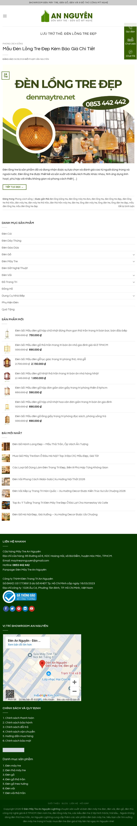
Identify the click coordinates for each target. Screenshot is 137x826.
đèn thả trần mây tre (60, 203)
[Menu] (5, 16)
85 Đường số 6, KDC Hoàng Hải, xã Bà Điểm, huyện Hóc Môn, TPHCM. (68, 556)
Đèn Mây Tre (10, 261)
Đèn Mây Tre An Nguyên (31, 569)
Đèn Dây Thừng (11, 240)
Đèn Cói (7, 233)
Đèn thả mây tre (15, 770)
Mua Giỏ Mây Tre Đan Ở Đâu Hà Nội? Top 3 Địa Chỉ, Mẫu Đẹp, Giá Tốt (55, 455)
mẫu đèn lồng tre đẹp (27, 206)
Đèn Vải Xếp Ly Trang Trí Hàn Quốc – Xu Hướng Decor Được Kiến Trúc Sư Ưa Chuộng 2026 (69, 491)
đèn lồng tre (98, 199)
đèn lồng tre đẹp (113, 199)
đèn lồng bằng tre (58, 199)
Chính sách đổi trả (16, 727)
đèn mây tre (21, 203)
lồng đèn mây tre (88, 203)
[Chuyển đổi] (133, 254)
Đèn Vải (7, 275)
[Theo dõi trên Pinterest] (19, 609)
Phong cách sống (13, 44)
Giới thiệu (54, 803)
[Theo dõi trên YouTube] (32, 609)
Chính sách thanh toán (19, 718)
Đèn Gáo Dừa (10, 247)
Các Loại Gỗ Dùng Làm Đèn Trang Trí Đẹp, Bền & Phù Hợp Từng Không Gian (60, 467)
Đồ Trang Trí (9, 282)
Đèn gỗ (9, 774)
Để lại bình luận (126, 206)
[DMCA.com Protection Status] (13, 749)
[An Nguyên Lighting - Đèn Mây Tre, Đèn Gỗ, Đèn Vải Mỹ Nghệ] (68, 16)
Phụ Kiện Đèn (10, 302)
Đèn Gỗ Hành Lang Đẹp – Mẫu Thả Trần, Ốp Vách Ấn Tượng (50, 444)
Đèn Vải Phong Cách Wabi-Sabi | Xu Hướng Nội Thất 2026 (48, 479)
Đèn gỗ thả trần (15, 779)
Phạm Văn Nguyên (39, 59)
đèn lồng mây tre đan (79, 199)
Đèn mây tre (13, 765)
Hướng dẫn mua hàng (19, 736)
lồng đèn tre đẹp (119, 203)
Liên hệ (74, 803)
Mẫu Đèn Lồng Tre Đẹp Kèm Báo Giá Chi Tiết (49, 48)
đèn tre (75, 203)
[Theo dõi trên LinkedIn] (25, 609)
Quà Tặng (8, 309)
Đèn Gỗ (6, 254)
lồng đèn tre (104, 203)
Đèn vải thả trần (15, 793)
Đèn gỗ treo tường (16, 783)
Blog (65, 803)
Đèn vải (10, 788)
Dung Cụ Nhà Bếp (13, 295)
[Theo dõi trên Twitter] (12, 609)
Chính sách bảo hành (18, 722)
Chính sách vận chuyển (20, 731)
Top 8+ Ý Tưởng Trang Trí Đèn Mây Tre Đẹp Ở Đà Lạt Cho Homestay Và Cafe (60, 502)
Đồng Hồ (7, 288)
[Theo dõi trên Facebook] (6, 609)
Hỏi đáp (84, 803)
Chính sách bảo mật (18, 740)
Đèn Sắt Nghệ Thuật (15, 268)
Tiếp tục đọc (14, 187)
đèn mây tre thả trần (38, 203)
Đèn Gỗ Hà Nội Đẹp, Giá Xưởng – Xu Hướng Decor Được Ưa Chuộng (55, 514)
